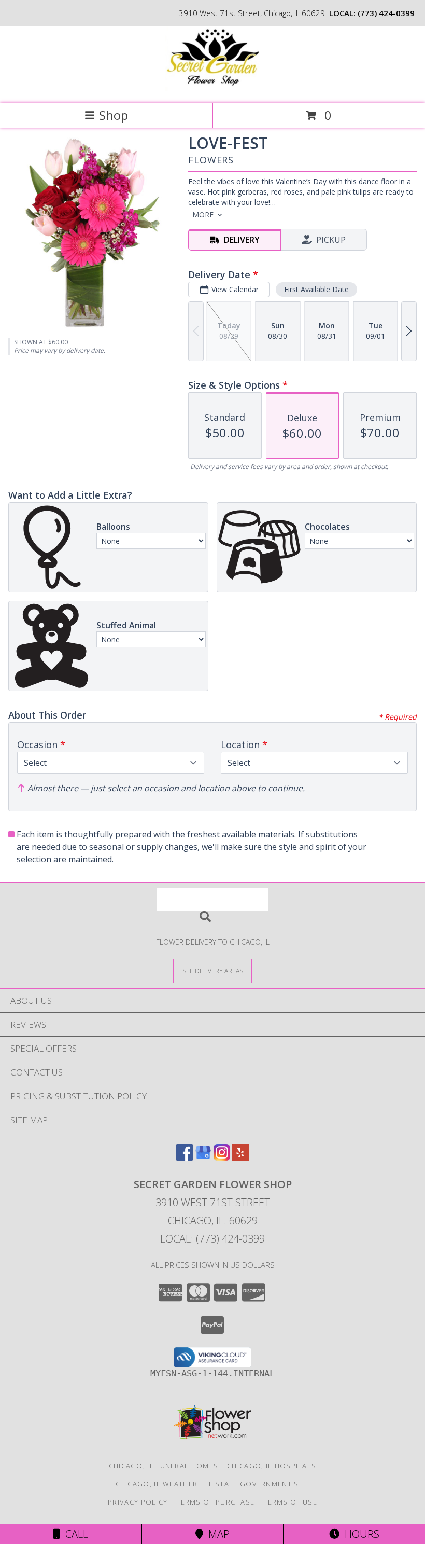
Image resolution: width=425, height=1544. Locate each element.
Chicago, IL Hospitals (271, 1465)
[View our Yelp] (240, 1157)
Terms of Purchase (215, 1502)
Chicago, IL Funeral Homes (164, 1465)
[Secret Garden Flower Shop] (212, 88)
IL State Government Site (257, 1483)
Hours (359, 1534)
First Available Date (316, 289)
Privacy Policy (137, 1502)
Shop (113, 114)
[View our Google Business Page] (203, 1157)
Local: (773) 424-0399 (212, 1239)
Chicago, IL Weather (157, 1483)
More (203, 214)
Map (216, 1534)
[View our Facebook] (184, 1157)
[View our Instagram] (222, 1157)
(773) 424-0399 (386, 13)
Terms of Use (290, 1502)
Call (74, 1534)
